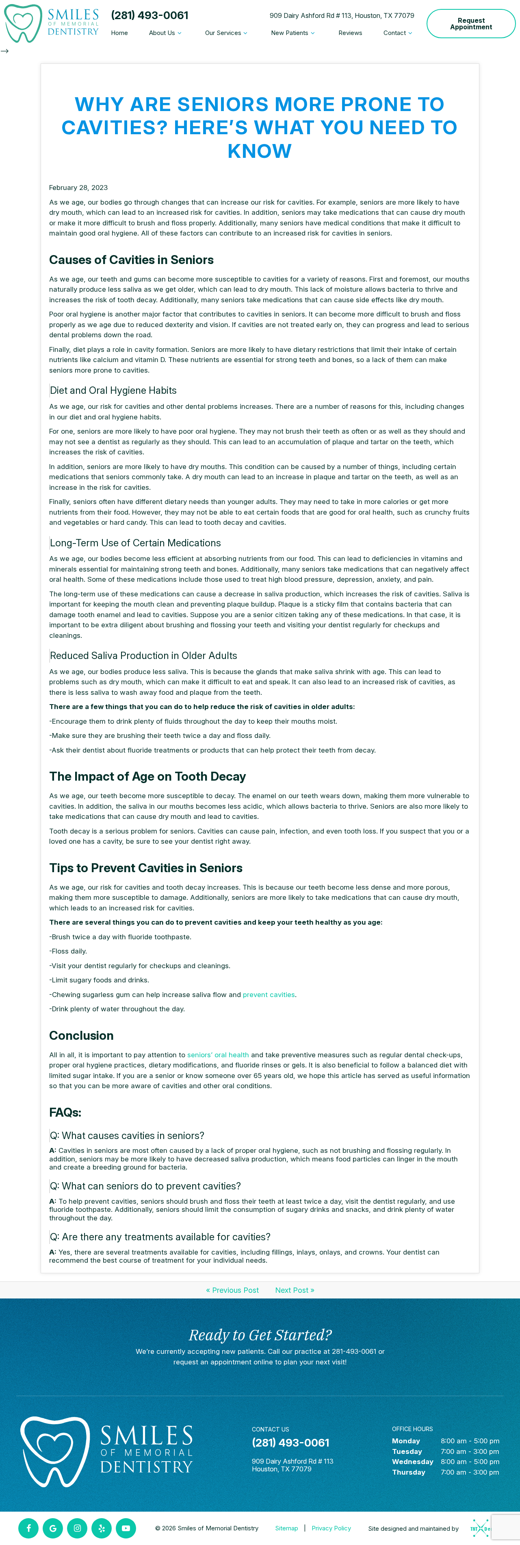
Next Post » (294, 1290)
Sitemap (286, 1528)
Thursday (408, 1472)
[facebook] (28, 1528)
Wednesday (412, 1462)
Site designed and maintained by (414, 1528)
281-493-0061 (354, 1351)
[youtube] (126, 1528)
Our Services (223, 33)
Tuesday (407, 1451)
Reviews (350, 33)
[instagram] (77, 1528)
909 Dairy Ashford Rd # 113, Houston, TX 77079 (342, 15)
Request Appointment (471, 23)
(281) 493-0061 (149, 15)
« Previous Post (232, 1290)
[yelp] (101, 1528)
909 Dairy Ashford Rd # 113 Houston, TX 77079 (293, 1465)
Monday (406, 1441)
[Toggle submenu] (179, 33)
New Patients (289, 33)
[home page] (51, 23)
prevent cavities (269, 995)
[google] (53, 1528)
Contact (395, 33)
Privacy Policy (331, 1528)
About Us (162, 33)
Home (119, 33)
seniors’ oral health (218, 1055)
